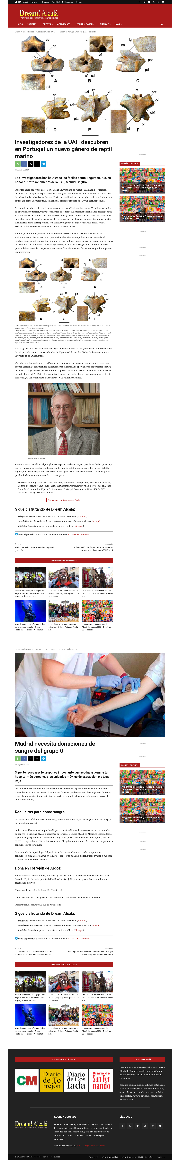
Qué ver (47, 24)
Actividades (63, 24)
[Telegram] (149, 2)
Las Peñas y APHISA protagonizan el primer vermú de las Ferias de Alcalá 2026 (63, 627)
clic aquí (82, 516)
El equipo (45, 2)
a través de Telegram (78, 534)
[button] (161, 24)
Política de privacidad (109, 1157)
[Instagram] (144, 2)
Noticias (31, 24)
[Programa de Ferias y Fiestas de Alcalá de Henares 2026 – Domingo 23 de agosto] (97, 611)
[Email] (37, 164)
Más (117, 24)
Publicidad (56, 2)
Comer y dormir (85, 24)
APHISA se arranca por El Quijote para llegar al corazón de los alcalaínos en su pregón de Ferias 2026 (30, 593)
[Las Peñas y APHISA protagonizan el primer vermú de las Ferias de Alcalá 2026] (64, 611)
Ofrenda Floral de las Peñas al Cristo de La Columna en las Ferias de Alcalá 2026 (97, 593)
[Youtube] (163, 2)
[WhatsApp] (158, 2)
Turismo (104, 24)
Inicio (20, 24)
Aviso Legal (93, 1157)
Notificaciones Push (146, 1157)
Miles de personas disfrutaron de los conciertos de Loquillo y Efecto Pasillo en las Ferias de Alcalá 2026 (30, 627)
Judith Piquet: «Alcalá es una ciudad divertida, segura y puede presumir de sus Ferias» (64, 593)
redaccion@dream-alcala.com (91, 1145)
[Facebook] (140, 2)
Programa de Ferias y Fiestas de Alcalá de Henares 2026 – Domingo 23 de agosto (96, 627)
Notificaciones (67, 2)
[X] (154, 2)
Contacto (79, 2)
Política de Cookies (128, 1157)
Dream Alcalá (20, 32)
